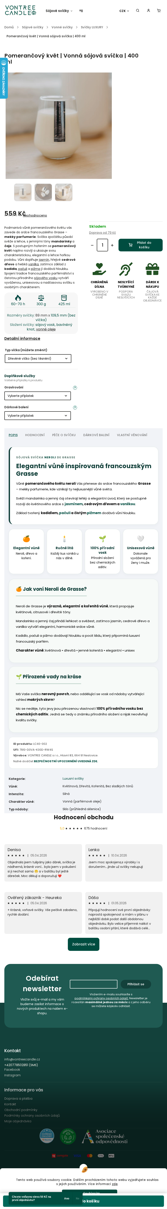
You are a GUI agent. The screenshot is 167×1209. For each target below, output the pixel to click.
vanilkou (127, 504)
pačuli (22, 269)
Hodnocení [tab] (35, 435)
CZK (122, 11)
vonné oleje (46, 329)
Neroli (50, 457)
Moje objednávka (17, 1121)
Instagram (12, 1075)
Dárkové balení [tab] (96, 435)
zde (115, 1184)
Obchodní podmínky (20, 1110)
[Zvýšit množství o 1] (112, 245)
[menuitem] (61, 11)
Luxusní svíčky (73, 778)
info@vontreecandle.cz (22, 1059)
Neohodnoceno (35, 215)
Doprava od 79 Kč (102, 232)
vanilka (33, 264)
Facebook (12, 1069)
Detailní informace (22, 338)
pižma (35, 269)
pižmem (94, 513)
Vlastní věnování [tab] (132, 435)
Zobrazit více (83, 944)
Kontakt (10, 1104)
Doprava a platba (18, 1098)
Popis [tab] (13, 435)
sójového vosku (45, 278)
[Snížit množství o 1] (92, 245)
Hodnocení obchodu (84, 817)
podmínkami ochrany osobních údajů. (102, 998)
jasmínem (74, 504)
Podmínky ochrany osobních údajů (32, 1115)
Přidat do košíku (144, 244)
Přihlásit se (135, 984)
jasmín (44, 259)
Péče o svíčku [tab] (64, 435)
